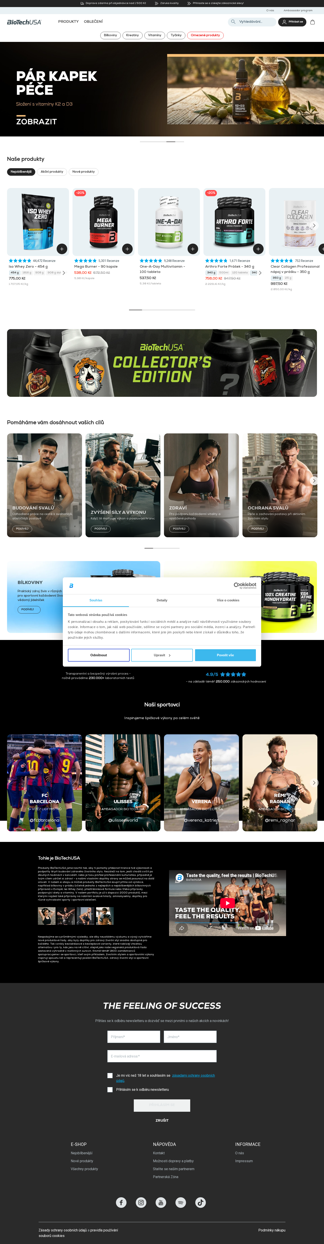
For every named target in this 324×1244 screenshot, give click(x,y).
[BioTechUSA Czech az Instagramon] (141, 1207)
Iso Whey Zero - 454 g (28, 267)
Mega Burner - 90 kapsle (96, 267)
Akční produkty (52, 171)
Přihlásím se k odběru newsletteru (142, 1089)
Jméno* (173, 1037)
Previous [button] (9, 225)
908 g (39, 273)
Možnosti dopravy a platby (173, 1161)
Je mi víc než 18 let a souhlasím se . (165, 1078)
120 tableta (240, 273)
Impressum (244, 1161)
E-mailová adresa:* (125, 1056)
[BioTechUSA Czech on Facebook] (121, 1207)
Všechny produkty (84, 1169)
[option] (162, 89)
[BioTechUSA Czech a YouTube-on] (161, 1207)
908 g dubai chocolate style (61, 273)
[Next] (64, 273)
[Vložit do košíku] (62, 249)
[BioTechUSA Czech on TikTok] (200, 1207)
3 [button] (162, 141)
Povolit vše (225, 655)
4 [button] (170, 141)
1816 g (27, 273)
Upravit (159, 655)
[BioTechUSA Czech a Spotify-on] (180, 1207)
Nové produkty (84, 171)
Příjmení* (118, 1037)
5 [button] (179, 141)
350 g (277, 278)
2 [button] (153, 141)
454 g (15, 273)
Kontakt (159, 1153)
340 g (211, 273)
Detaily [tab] (162, 600)
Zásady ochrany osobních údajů (63, 1230)
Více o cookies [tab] (228, 600)
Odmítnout (98, 655)
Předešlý (10, 86)
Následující (313, 86)
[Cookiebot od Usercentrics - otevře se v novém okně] (237, 585)
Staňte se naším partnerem (173, 1169)
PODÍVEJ (22, 529)
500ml (223, 273)
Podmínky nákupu (271, 1230)
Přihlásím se (162, 1105)
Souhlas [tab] (95, 600)
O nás (270, 10)
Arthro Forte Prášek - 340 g (229, 267)
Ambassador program (298, 10)
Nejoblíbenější (21, 171)
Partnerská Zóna (165, 1177)
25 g (288, 278)
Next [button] (314, 225)
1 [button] (144, 141)
